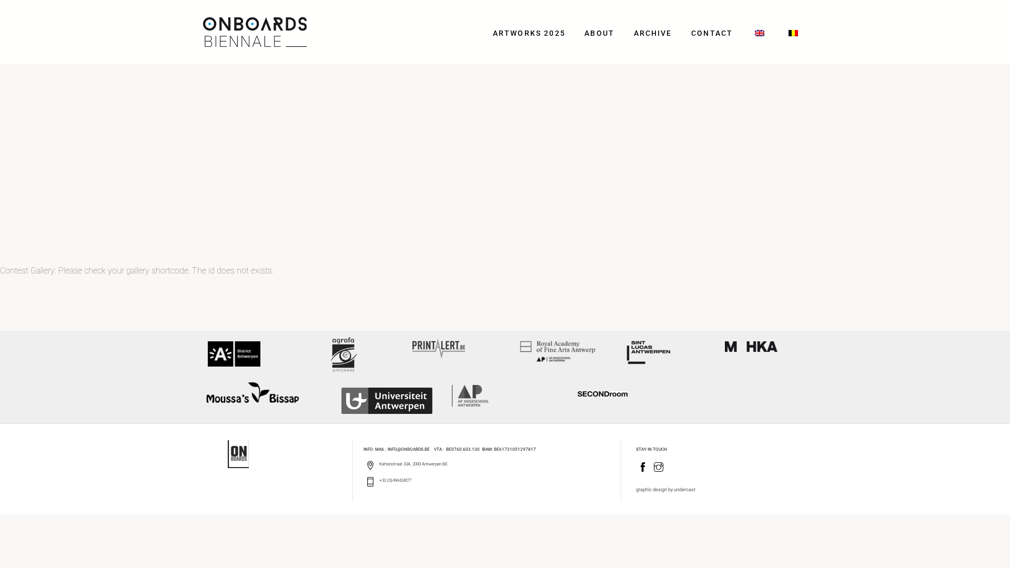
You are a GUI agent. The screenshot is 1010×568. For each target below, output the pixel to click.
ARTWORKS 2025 (529, 33)
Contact (712, 33)
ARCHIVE (653, 33)
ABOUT (599, 33)
